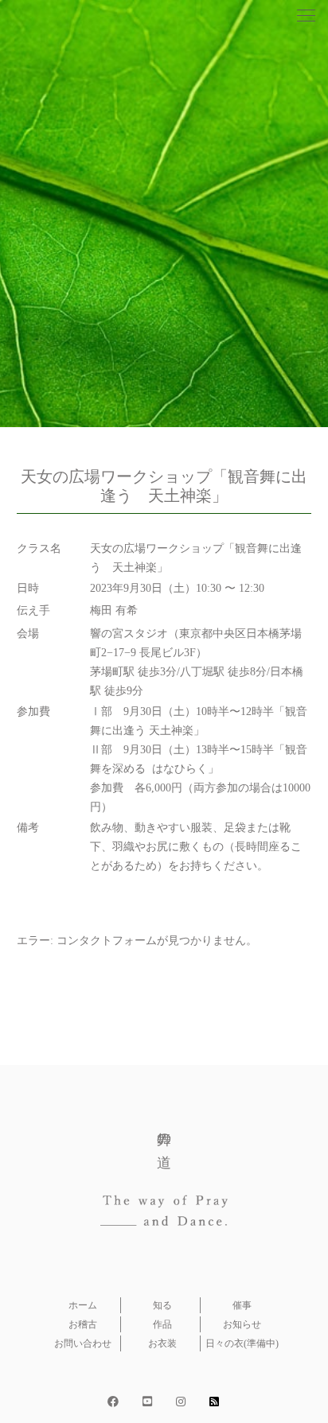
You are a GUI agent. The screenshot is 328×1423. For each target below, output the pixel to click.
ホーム (82, 1305)
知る (162, 1305)
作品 (162, 1324)
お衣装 (162, 1343)
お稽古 (82, 1324)
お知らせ (242, 1324)
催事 (242, 1305)
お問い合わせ (82, 1343)
